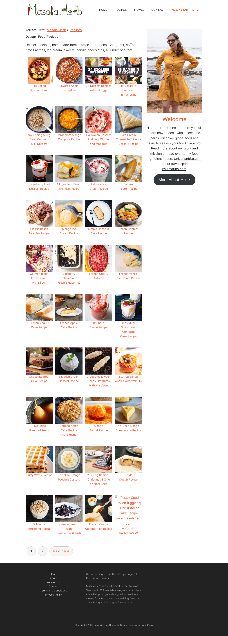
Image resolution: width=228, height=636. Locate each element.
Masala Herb (55, 10)
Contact (53, 586)
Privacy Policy (53, 594)
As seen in (53, 582)
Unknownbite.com (187, 159)
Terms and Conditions (53, 590)
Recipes (76, 30)
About (53, 578)
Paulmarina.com (174, 169)
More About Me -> (174, 179)
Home (53, 574)
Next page (61, 551)
